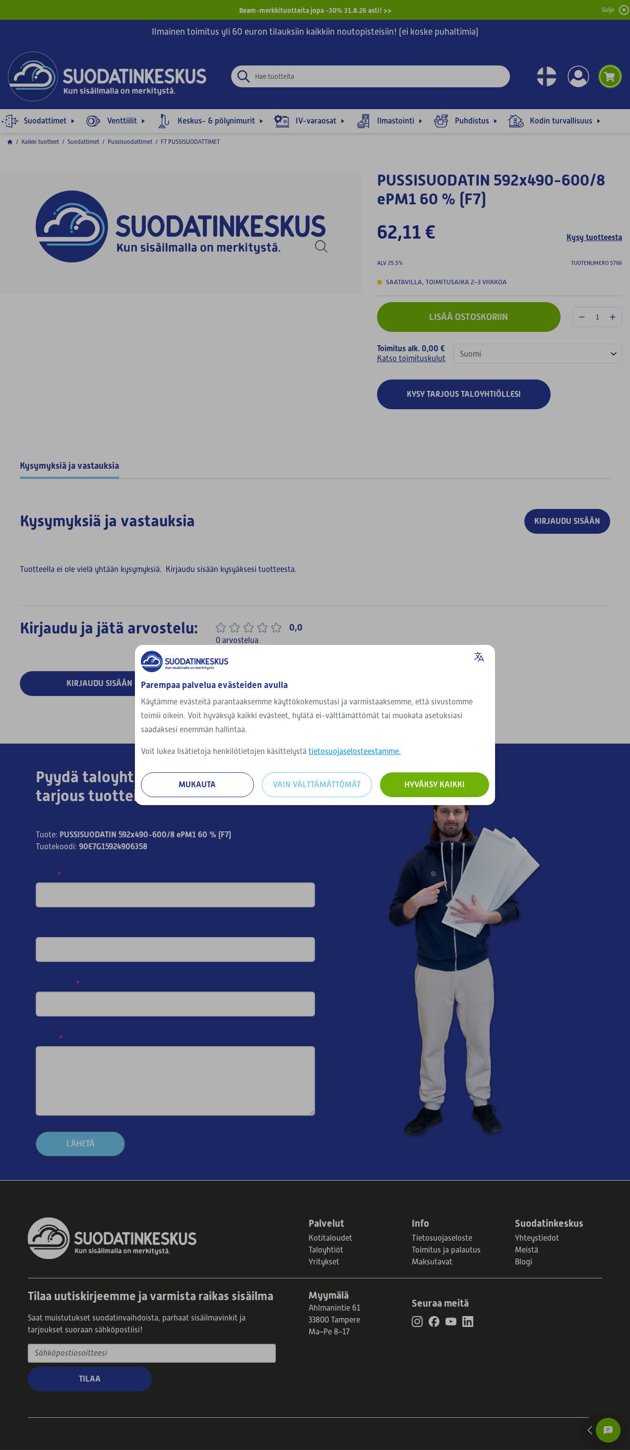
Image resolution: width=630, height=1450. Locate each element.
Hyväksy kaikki (434, 784)
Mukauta (197, 784)
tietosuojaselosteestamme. (355, 751)
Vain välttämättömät (317, 784)
